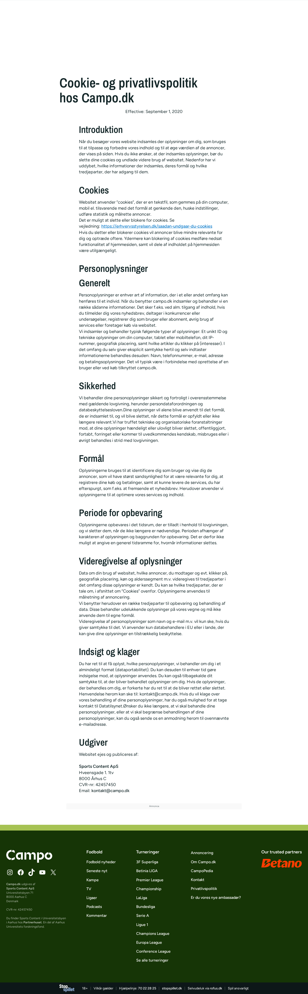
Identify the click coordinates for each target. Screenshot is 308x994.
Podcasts (94, 906)
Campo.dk (13, 884)
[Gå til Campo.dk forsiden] (29, 861)
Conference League (153, 951)
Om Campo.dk (203, 862)
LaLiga (141, 897)
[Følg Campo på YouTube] (42, 872)
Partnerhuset (32, 922)
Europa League (149, 942)
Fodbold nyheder (101, 862)
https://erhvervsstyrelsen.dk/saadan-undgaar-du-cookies (156, 226)
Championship (148, 889)
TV (88, 889)
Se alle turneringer (152, 960)
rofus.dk (216, 988)
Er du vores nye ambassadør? (216, 897)
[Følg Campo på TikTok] (31, 872)
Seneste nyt (96, 871)
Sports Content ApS (20, 888)
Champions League (152, 933)
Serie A (142, 915)
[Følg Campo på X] (53, 872)
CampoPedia (202, 871)
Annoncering (202, 852)
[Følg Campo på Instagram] (9, 872)
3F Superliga (147, 862)
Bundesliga (145, 906)
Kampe (92, 880)
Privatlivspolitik (204, 888)
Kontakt (197, 879)
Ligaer (91, 897)
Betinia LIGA (147, 871)
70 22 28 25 (147, 988)
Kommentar (96, 915)
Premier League (149, 880)
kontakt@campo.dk (110, 790)
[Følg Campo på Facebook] (20, 872)
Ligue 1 (142, 924)
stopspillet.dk (172, 988)
